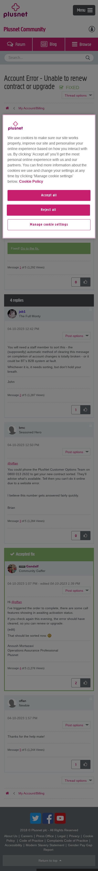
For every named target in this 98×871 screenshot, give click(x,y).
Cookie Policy (31, 181)
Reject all (48, 210)
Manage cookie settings (49, 225)
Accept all (49, 195)
